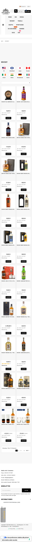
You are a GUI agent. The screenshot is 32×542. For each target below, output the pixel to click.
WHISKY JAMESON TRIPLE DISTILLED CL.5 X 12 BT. (23, 281)
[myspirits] (5, 11)
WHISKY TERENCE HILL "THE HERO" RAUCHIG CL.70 (23, 316)
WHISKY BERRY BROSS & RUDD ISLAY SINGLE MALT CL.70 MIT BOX (8, 245)
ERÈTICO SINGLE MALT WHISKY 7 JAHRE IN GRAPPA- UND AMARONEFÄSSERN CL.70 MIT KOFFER (23, 137)
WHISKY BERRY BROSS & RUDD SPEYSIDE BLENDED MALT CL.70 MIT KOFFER (23, 245)
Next (28, 450)
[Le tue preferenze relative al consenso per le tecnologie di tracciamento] (29, 539)
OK (27, 490)
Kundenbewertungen (2, 514)
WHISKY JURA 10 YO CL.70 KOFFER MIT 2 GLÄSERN (8, 281)
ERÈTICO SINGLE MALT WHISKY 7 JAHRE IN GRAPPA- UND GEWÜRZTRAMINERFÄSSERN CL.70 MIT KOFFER (8, 173)
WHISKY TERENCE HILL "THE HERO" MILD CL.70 (8, 352)
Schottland (12, 71)
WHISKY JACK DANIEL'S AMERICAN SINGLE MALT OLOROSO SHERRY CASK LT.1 (8, 137)
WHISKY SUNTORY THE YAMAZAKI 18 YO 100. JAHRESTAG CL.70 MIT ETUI (8, 316)
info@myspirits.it (9, 477)
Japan (20, 71)
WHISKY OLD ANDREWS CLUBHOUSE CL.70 (8, 101)
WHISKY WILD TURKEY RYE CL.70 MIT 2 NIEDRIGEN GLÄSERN (23, 424)
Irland (4, 77)
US (4, 71)
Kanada (28, 71)
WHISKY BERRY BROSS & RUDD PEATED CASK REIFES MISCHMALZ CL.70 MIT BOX (23, 209)
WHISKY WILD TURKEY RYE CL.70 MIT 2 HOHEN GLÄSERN (8, 424)
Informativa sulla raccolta (9, 540)
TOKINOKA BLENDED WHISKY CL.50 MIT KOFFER (23, 388)
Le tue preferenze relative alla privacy (17, 537)
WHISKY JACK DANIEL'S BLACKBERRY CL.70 (23, 101)
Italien (28, 77)
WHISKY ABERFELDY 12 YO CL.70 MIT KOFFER (8, 388)
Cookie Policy (20, 528)
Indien (12, 77)
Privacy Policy (12, 528)
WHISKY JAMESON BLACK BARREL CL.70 (23, 352)
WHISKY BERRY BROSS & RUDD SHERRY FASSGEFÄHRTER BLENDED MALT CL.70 (8, 209)
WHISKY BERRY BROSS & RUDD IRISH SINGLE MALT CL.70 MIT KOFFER (23, 173)
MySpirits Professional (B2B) (12, 502)
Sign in (21, 11)
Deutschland (20, 77)
